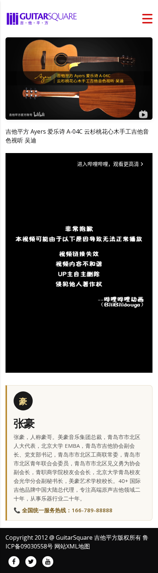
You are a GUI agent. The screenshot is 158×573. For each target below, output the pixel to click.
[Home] (42, 18)
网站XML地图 (72, 546)
